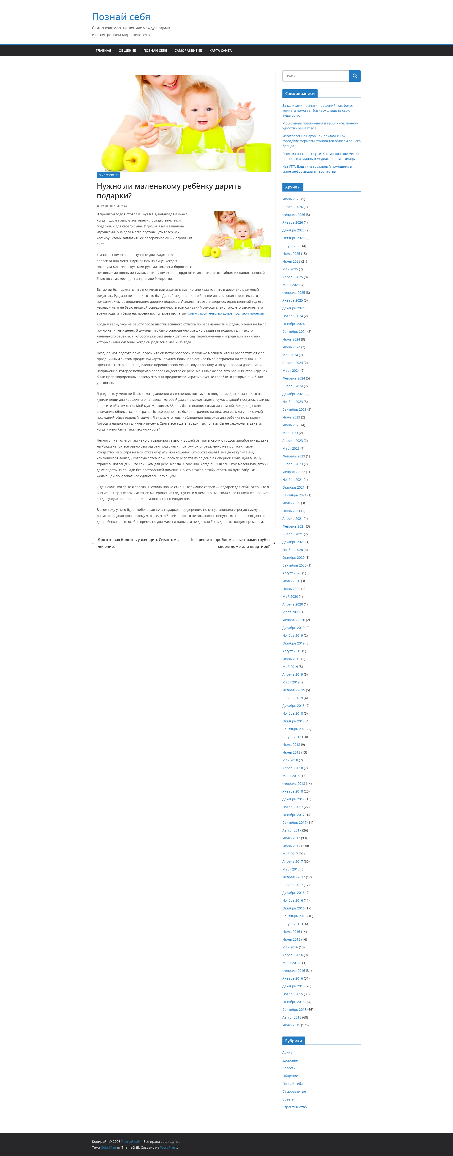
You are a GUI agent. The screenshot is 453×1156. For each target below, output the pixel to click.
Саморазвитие (188, 50)
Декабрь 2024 (293, 308)
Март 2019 (291, 682)
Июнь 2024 (291, 347)
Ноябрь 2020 (292, 549)
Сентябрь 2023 (294, 409)
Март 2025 (291, 284)
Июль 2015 (291, 1025)
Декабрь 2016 (293, 892)
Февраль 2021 (293, 526)
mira (124, 206)
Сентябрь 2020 (294, 565)
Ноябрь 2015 (292, 994)
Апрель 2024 (292, 362)
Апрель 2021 (292, 518)
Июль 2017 (291, 838)
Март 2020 (291, 612)
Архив (287, 1052)
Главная (103, 50)
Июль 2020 (291, 581)
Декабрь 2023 (293, 394)
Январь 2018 (292, 791)
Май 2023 (290, 433)
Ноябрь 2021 (292, 479)
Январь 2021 (292, 534)
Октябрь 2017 (293, 814)
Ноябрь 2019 (292, 635)
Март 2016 (291, 962)
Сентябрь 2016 (294, 916)
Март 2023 (291, 448)
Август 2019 (291, 651)
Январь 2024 (292, 386)
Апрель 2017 (292, 861)
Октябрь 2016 (293, 908)
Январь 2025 (292, 300)
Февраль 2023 (293, 456)
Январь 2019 (292, 697)
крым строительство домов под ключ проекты (226, 313)
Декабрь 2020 (293, 542)
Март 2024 (291, 370)
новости (289, 1068)
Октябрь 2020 (293, 557)
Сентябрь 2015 (294, 1009)
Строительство (294, 1107)
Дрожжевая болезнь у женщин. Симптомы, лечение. (139, 543)
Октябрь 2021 (293, 487)
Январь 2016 (292, 978)
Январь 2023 (292, 464)
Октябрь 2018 (293, 721)
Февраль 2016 (293, 970)
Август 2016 (291, 923)
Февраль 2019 (293, 690)
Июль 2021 (291, 503)
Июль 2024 (291, 339)
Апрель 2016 (292, 955)
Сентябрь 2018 (294, 729)
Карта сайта (221, 50)
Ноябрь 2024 (292, 316)
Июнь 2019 (291, 659)
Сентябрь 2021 (294, 495)
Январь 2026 (292, 222)
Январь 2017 (292, 885)
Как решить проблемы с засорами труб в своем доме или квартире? (230, 543)
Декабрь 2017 (293, 799)
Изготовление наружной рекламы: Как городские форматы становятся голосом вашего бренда (321, 141)
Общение (127, 50)
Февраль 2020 (293, 620)
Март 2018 (291, 775)
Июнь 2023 (291, 425)
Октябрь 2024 (293, 323)
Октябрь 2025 (293, 238)
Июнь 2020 (291, 588)
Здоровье (290, 1060)
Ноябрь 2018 (292, 713)
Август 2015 (291, 1017)
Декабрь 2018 (293, 705)
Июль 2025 (291, 253)
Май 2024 (290, 355)
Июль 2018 (291, 744)
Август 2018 (291, 736)
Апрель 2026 (292, 207)
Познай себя (121, 16)
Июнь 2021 (291, 510)
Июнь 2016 (291, 939)
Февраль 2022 (293, 471)
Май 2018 (290, 760)
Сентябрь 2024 (294, 331)
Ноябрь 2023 (292, 401)
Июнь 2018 (291, 752)
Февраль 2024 (293, 378)
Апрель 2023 (292, 440)
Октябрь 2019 (293, 643)
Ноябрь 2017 (292, 807)
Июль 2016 (291, 931)
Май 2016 (290, 947)
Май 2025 (290, 269)
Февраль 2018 (293, 783)
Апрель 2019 (292, 674)
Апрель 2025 (292, 277)
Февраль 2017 (293, 877)
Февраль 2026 (293, 214)
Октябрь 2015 (293, 1001)
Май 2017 (290, 853)
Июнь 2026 (291, 199)
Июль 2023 (291, 417)
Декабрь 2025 (293, 230)
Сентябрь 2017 (294, 822)
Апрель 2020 (292, 604)
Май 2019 (290, 666)
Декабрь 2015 (293, 986)
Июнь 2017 (291, 846)
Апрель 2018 (292, 768)
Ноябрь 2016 (292, 900)
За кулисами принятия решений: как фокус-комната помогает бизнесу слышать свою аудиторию (318, 110)
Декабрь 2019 (293, 627)
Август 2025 (291, 245)
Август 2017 (291, 830)
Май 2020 (290, 596)
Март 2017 (291, 869)
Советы (288, 1099)
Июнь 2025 (291, 261)
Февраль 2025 (293, 292)
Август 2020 (291, 573)
